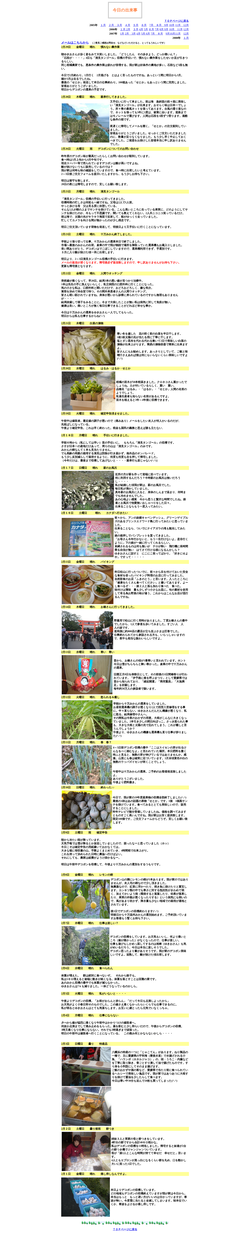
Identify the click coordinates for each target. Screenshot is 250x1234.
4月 (141, 29)
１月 (103, 25)
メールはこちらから (75, 42)
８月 (160, 25)
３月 (119, 25)
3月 (134, 33)
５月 (135, 25)
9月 (166, 25)
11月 (179, 25)
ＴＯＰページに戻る (176, 20)
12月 (186, 25)
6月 (147, 33)
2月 (128, 29)
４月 (127, 25)
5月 (146, 29)
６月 (144, 25)
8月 (162, 29)
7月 (152, 25)
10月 (171, 25)
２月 (113, 25)
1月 (122, 33)
